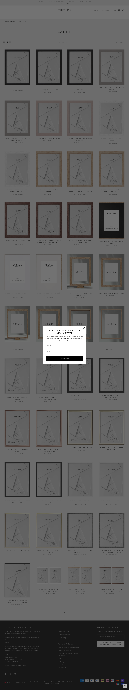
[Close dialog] (83, 328)
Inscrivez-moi (65, 358)
